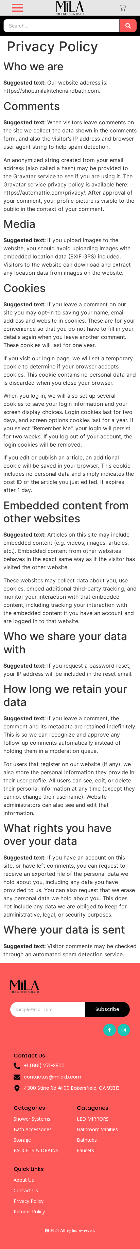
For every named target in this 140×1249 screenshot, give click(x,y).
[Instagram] (124, 1030)
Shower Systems (32, 1119)
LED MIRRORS (93, 1119)
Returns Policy (29, 1211)
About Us (24, 1180)
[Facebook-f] (109, 1030)
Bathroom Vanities (97, 1129)
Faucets (85, 1150)
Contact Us (26, 1190)
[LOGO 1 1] (24, 986)
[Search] (128, 25)
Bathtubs (87, 1140)
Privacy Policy (28, 1201)
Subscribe (107, 1009)
